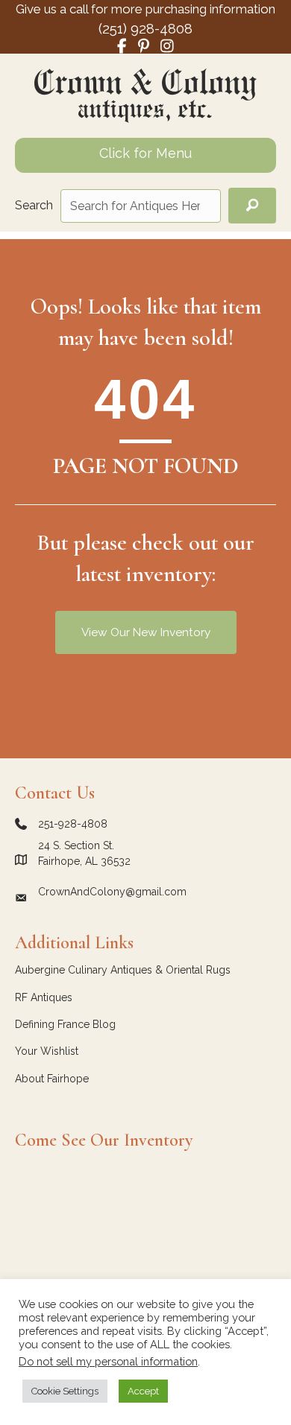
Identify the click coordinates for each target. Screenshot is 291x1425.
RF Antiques (43, 997)
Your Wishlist (46, 1051)
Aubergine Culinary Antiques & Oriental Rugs (123, 970)
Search (34, 205)
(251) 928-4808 (145, 28)
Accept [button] (143, 1391)
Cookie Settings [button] (64, 1391)
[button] (252, 206)
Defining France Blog (65, 1024)
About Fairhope (52, 1079)
